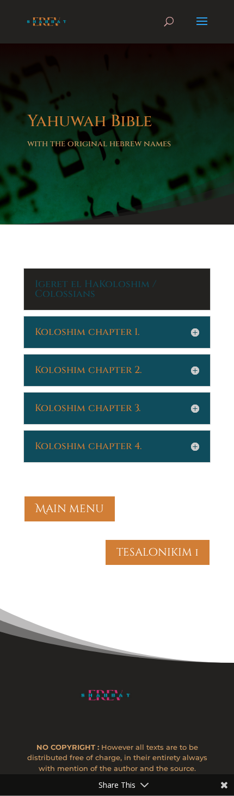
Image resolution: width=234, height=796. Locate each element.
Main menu (69, 508)
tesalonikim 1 (157, 552)
